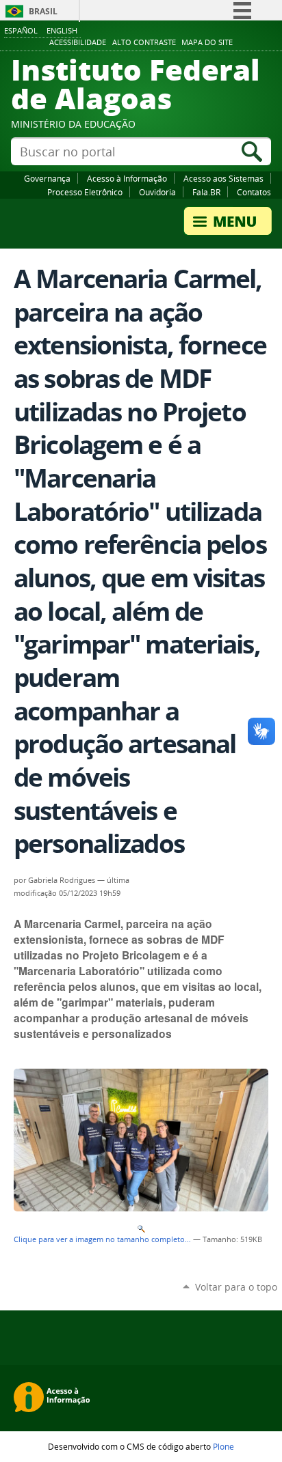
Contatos (254, 191)
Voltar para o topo (236, 1286)
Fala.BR (206, 191)
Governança (47, 178)
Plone (223, 1446)
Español (21, 30)
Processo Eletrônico (85, 191)
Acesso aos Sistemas (223, 178)
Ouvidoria (157, 191)
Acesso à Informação (127, 178)
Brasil (43, 11)
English (62, 30)
